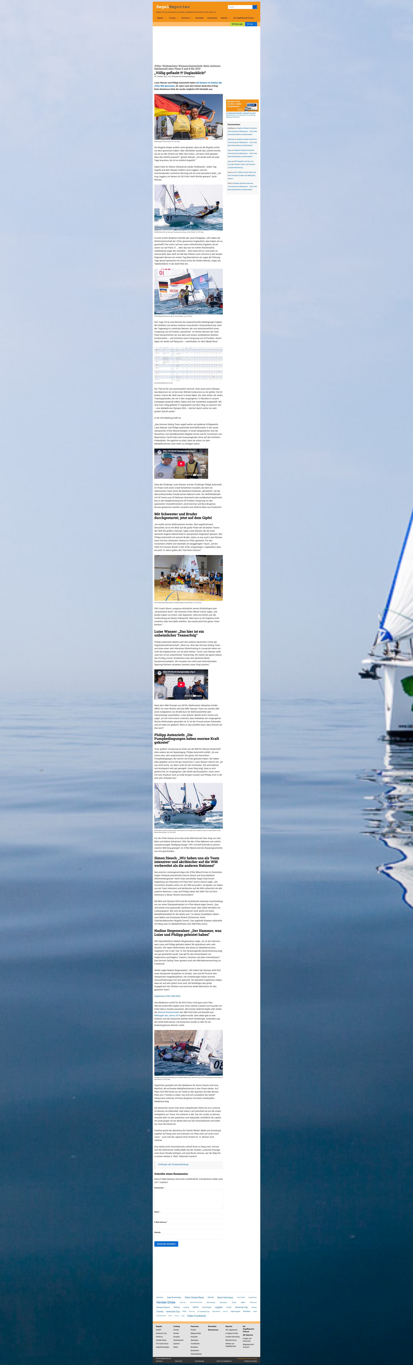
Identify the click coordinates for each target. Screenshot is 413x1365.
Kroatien (176, 1337)
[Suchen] (254, 7)
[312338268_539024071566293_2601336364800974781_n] (188, 139)
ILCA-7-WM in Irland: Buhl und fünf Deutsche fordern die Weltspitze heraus (242, 175)
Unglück (219, 1307)
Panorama (195, 1326)
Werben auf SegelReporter (224, 1361)
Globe (164, 1340)
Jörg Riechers (252, 1297)
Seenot (170, 1315)
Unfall (255, 1311)
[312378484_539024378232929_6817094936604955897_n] (188, 313)
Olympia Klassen (163, 1307)
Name (157, 1212)
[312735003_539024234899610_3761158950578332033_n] (188, 229)
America (159, 1333)
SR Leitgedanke (231, 1330)
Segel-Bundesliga (174, 1297)
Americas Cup (241, 1307)
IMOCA (196, 1307)
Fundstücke (195, 1344)
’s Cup (164, 1333)
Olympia (211, 1297)
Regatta (159, 1326)
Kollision (254, 1307)
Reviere (176, 1333)
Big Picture (192, 1311)
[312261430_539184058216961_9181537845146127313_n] (188, 600)
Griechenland (178, 1340)
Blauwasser (223, 1302)
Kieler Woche (216, 1311)
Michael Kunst (231, 1340)
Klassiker (194, 1337)
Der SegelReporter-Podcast (249, 1329)
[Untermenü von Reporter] (229, 18)
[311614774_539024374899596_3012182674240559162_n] (188, 828)
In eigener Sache (232, 1333)
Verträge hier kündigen (250, 1361)
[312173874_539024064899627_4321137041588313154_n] (188, 1075)
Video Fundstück (196, 1315)
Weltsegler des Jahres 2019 (167, 1015)
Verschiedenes (196, 1354)
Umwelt (228, 1307)
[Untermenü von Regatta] (164, 18)
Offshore (159, 1337)
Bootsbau (246, 1311)
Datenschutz (178, 1361)
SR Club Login (237, 24)
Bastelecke (195, 1350)
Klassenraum (213, 1330)
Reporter (229, 1326)
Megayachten (196, 1333)
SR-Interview (253, 1302)
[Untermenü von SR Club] (255, 24)
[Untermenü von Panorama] (191, 18)
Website (157, 1232)
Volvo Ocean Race (194, 1297)
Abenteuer (159, 1297)
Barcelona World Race (196, 1302)
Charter (176, 1330)
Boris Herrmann (225, 1297)
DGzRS (184, 1311)
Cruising (159, 1311)
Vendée (159, 1340)
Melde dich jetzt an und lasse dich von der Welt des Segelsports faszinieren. (241, 115)
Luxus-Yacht (241, 1297)
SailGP (243, 1302)
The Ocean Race (161, 1316)
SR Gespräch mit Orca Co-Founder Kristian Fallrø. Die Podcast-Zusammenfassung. (241, 164)
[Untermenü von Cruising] (177, 18)
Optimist (225, 1311)
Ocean (161, 1344)
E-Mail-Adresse (161, 1222)
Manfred (231, 139)
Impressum (159, 1361)
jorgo (230, 150)
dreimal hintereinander (168, 1012)
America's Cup (173, 1311)
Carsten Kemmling (233, 1337)
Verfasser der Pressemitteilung (173, 1164)
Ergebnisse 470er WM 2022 (167, 996)
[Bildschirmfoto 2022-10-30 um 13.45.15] (188, 380)
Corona (177, 1316)
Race (166, 1344)
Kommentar (159, 1188)
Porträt (234, 1302)
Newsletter (212, 1326)
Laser (183, 1316)
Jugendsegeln (235, 1311)
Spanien (176, 1344)
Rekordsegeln (206, 1307)
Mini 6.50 (182, 1302)
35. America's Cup (203, 1311)
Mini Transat (211, 1302)
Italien (175, 1347)
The (157, 1344)
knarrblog (186, 1307)
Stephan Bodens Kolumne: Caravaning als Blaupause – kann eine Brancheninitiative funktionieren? (242, 131)
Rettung (177, 1307)
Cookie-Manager (199, 1361)
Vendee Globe (165, 1302)
